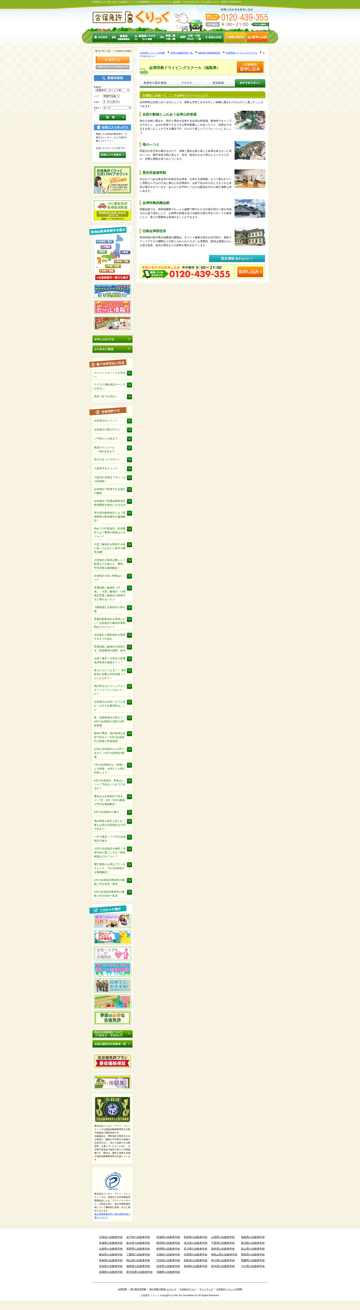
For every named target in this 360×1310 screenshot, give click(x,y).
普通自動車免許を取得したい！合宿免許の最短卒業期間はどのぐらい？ (109, 623)
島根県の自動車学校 (111, 1260)
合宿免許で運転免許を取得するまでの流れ (109, 636)
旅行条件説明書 (138, 1289)
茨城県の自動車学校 (111, 1243)
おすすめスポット (250, 83)
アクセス (186, 83)
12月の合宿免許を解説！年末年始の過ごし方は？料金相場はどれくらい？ (110, 852)
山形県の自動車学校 (223, 1237)
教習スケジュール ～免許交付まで (104, 449)
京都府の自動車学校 (168, 1254)
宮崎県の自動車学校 (111, 1272)
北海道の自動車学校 (111, 1237)
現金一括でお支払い (106, 396)
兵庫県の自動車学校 (195, 1254)
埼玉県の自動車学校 (195, 1243)
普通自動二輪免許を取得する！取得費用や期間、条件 (109, 648)
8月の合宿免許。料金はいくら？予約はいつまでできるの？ (109, 784)
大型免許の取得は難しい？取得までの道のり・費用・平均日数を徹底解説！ (109, 564)
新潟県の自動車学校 (253, 1243)
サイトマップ (206, 1289)
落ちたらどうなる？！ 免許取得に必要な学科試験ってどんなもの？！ (110, 674)
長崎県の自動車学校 (195, 1266)
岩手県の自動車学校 (138, 1237)
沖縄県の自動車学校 (168, 1272)
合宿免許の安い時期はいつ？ (108, 577)
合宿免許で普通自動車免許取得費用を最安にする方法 (109, 503)
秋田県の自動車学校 (195, 1237)
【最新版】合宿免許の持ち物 (109, 609)
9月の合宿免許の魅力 (106, 812)
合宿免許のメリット (106, 420)
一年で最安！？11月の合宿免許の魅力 (110, 838)
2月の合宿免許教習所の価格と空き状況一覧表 (109, 882)
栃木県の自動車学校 (138, 1243)
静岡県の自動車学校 (168, 1248)
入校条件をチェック (106, 468)
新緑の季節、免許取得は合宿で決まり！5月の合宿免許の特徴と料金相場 (109, 737)
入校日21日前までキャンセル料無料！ (110, 479)
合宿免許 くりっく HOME (229, 1289)
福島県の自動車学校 (253, 1237)
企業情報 (122, 1289)
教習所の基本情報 (155, 83)
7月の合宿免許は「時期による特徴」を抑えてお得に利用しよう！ (109, 768)
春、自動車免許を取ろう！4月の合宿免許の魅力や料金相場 (109, 721)
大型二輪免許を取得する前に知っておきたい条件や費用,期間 (109, 548)
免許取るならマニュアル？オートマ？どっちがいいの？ (109, 689)
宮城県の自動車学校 (168, 1237)
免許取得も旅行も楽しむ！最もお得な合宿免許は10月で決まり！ (110, 824)
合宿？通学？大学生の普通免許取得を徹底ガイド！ (109, 660)
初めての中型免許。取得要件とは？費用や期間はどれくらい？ (109, 532)
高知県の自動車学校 (111, 1266)
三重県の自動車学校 (138, 1254)
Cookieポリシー (188, 1289)
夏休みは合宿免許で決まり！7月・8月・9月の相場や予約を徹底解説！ (109, 800)
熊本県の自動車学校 (223, 1266)
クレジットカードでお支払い (109, 374)
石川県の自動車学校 (195, 1248)
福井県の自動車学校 (223, 1248)
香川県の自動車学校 (223, 1260)
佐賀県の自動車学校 (168, 1266)
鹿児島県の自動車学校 (139, 1272)
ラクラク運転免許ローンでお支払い (109, 386)
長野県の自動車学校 (138, 1248)
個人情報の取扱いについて (162, 1289)
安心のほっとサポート (107, 459)
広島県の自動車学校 (168, 1260)
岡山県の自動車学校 (138, 1260)
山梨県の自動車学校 (111, 1248)
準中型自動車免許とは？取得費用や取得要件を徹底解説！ (109, 516)
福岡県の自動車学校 (138, 1266)
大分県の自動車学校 (253, 1266)
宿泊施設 (218, 83)
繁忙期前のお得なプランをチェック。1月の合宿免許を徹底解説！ (109, 868)
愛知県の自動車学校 (111, 1254)
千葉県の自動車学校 (223, 1243)
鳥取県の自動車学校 (253, 1254)
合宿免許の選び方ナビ (107, 429)
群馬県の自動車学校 (168, 1243)
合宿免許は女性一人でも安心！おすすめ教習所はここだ (109, 705)
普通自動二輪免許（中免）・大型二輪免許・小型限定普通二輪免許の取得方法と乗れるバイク (109, 593)
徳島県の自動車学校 (195, 1260)
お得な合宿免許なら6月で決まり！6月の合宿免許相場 (109, 752)
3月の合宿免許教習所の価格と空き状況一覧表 (109, 893)
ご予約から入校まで (106, 438)
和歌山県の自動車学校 (224, 1254)
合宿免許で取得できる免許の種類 (109, 491)
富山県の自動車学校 (253, 1248)
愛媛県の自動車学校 (253, 1260)
